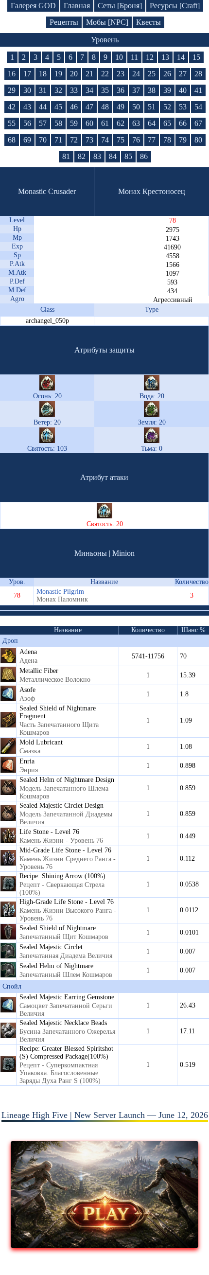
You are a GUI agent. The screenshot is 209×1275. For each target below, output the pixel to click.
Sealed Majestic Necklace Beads (63, 1023)
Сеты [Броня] (120, 5)
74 (105, 140)
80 (198, 140)
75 (120, 140)
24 (136, 74)
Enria (27, 761)
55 (12, 123)
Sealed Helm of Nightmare (56, 966)
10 (119, 57)
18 (43, 74)
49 (120, 107)
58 (58, 123)
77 (152, 140)
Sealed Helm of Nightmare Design (66, 779)
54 (198, 107)
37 (136, 90)
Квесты (148, 22)
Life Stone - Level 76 (49, 831)
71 (58, 140)
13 (165, 57)
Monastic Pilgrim (60, 591)
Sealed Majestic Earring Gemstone (66, 997)
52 (167, 107)
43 (27, 107)
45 (58, 107)
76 (136, 140)
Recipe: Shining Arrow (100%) (62, 876)
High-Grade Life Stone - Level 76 (66, 901)
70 (43, 140)
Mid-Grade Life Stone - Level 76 (65, 850)
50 (136, 107)
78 (167, 140)
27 (183, 74)
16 (12, 74)
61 (105, 123)
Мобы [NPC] (107, 22)
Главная (77, 5)
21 (89, 74)
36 (120, 90)
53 (183, 107)
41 (198, 90)
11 (134, 57)
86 (144, 156)
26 (167, 74)
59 (74, 123)
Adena (28, 651)
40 (183, 90)
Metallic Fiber (38, 670)
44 (43, 107)
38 (152, 90)
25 (152, 74)
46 (74, 107)
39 (167, 90)
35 (105, 90)
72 (74, 140)
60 (89, 123)
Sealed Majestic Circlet (51, 947)
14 (181, 57)
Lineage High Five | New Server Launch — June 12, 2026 (104, 1115)
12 (150, 57)
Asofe (27, 689)
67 (198, 123)
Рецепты (64, 22)
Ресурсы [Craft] (175, 5)
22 (105, 74)
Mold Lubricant (41, 742)
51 (152, 107)
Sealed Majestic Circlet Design (61, 805)
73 (89, 140)
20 (74, 74)
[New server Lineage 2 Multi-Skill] (105, 1245)
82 (82, 156)
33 (74, 90)
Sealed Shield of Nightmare (57, 928)
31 (43, 90)
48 (105, 107)
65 (167, 123)
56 (27, 123)
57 (43, 123)
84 (113, 156)
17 (27, 74)
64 (152, 123)
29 (12, 90)
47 (89, 107)
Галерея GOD (33, 5)
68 (12, 140)
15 (196, 57)
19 (58, 74)
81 (66, 156)
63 (136, 123)
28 (198, 74)
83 (97, 156)
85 (128, 156)
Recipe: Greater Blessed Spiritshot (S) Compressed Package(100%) (66, 1052)
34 (89, 90)
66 (183, 123)
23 (120, 74)
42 (12, 107)
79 (183, 140)
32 (58, 90)
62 (120, 123)
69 (27, 140)
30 (27, 90)
